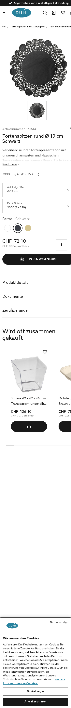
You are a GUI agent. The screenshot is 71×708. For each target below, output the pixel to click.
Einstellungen (35, 691)
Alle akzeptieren (35, 701)
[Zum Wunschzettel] (63, 13)
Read (10, 164)
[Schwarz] (18, 228)
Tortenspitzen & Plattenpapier (27, 26)
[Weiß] (7, 228)
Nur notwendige (59, 622)
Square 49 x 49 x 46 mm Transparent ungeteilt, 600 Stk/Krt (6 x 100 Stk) (28, 402)
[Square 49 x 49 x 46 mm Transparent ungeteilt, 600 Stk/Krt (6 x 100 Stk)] (29, 374)
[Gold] (28, 228)
